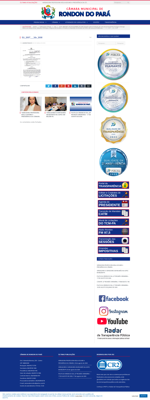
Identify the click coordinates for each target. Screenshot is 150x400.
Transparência (110, 22)
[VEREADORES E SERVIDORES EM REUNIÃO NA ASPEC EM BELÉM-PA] (56, 104)
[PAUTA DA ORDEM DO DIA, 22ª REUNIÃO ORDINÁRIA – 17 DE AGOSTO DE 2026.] (81, 104)
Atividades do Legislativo (75, 22)
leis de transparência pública (106, 382)
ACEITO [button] (143, 396)
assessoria (110, 377)
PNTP (105, 387)
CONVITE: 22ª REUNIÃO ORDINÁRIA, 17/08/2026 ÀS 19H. (113, 282)
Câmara (55, 22)
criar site (109, 374)
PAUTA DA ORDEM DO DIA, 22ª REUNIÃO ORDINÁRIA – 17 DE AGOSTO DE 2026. (81, 114)
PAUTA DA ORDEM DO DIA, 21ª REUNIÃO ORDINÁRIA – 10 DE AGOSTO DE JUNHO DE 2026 (113, 286)
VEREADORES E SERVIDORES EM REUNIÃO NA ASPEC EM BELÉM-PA (65, 2)
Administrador (27, 43)
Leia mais (79, 396)
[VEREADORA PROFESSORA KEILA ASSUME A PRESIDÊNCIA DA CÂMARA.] (31, 104)
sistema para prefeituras (122, 374)
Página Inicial (39, 22)
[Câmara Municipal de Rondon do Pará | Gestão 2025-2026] (75, 12)
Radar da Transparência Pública (119, 387)
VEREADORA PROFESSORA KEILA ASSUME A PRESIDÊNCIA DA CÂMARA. (30, 114)
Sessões (96, 22)
